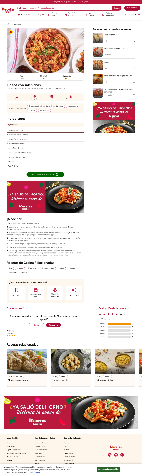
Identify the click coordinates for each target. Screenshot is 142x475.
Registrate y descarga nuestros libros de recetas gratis (71, 2)
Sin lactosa (59, 106)
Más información (36, 472)
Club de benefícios (110, 14)
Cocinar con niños (41, 450)
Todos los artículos (41, 443)
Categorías (17, 24)
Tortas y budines (69, 457)
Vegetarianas (68, 460)
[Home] (8, 25)
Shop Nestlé (91, 14)
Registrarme (53, 325)
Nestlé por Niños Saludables (16, 453)
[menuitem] (23, 15)
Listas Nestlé (11, 446)
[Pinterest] (122, 455)
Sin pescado (72, 106)
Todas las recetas (12, 443)
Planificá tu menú (12, 457)
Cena (10, 268)
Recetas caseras (40, 457)
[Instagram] (109, 455)
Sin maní (49, 106)
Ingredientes (39, 453)
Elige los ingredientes (14, 450)
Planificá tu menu (72, 14)
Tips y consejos (40, 460)
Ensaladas (67, 443)
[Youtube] (116, 455)
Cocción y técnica (40, 446)
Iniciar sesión (36, 325)
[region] (71, 469)
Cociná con (54, 14)
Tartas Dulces (68, 453)
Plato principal (32, 268)
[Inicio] (8, 10)
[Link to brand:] (11, 32)
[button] (17, 97)
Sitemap (9, 460)
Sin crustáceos (44, 110)
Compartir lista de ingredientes (43, 174)
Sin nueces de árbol (35, 106)
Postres (66, 450)
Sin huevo (32, 110)
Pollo (65, 446)
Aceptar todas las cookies (108, 469)
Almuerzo (20, 268)
